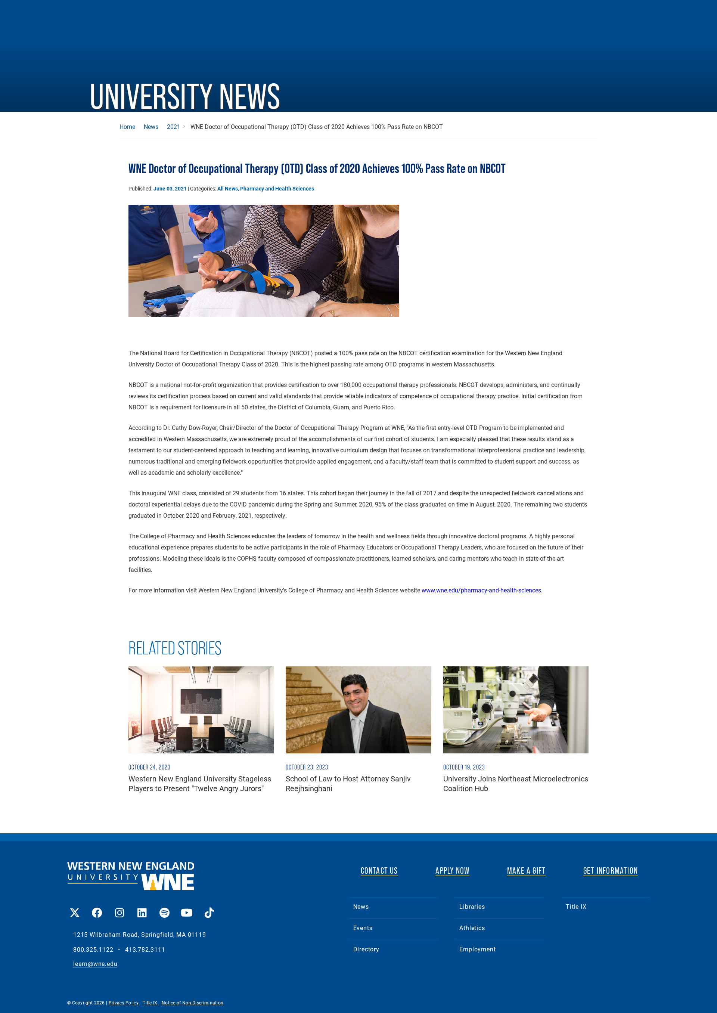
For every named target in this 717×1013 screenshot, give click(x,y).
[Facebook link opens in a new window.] (97, 907)
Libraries (472, 906)
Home (127, 126)
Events (363, 928)
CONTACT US (379, 870)
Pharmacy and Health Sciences (277, 188)
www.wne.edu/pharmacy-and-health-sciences (481, 590)
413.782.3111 (145, 949)
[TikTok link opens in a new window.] (209, 907)
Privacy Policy (124, 1003)
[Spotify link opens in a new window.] (164, 907)
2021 (173, 126)
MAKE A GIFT (526, 870)
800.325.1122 (93, 949)
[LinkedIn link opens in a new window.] (141, 907)
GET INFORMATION (610, 870)
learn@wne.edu (95, 963)
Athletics (472, 928)
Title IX (576, 906)
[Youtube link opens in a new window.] (186, 907)
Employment (477, 949)
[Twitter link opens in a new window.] (74, 907)
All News (227, 188)
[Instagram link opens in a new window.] (119, 907)
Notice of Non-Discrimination (192, 1003)
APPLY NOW (452, 870)
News (151, 126)
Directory (366, 949)
